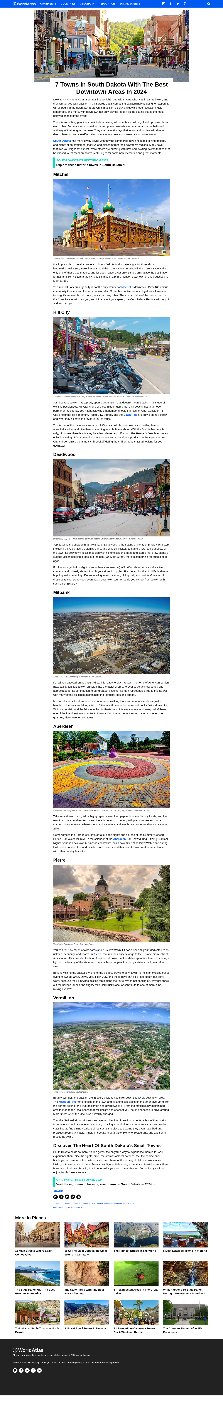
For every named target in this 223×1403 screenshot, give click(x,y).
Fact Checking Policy (72, 1362)
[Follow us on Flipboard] (15, 1370)
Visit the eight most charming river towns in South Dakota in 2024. (104, 1184)
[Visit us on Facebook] (21, 1370)
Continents (48, 3)
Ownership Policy (110, 1362)
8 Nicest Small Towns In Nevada (85, 1328)
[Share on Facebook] (61, 1197)
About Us (56, 1362)
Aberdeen (119, 839)
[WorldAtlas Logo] (25, 4)
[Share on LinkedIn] (78, 1197)
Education (107, 3)
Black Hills (130, 414)
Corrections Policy (92, 1362)
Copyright (45, 1362)
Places (80, 1207)
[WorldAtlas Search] (208, 4)
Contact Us (25, 1362)
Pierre (97, 954)
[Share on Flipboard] (55, 1197)
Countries (68, 3)
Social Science (130, 3)
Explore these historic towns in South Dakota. (89, 165)
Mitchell (126, 287)
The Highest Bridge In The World (135, 1250)
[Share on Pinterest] (73, 1197)
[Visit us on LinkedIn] (39, 1370)
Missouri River (68, 1101)
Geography (88, 3)
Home (16, 1362)
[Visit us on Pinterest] (33, 1370)
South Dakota (62, 140)
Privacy (35, 1362)
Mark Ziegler (58, 1207)
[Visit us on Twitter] (27, 1370)
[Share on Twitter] (67, 1197)
